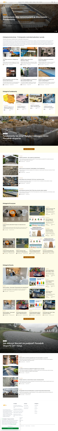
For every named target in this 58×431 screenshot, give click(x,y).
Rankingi (5, 14)
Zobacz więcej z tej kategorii (28, 257)
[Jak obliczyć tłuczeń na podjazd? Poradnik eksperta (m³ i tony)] (29, 338)
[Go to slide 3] (56, 31)
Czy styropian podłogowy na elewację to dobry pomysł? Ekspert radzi (18, 406)
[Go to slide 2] (55, 31)
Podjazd (21, 367)
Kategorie (36, 403)
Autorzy (25, 403)
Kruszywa (5, 223)
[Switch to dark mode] (54, 2)
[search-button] (52, 2)
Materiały (21, 378)
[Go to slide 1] (54, 31)
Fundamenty (6, 105)
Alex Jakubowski (5, 347)
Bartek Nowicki (5, 25)
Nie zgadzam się (10, 426)
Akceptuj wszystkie (10, 428)
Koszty (47, 268)
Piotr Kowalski (5, 140)
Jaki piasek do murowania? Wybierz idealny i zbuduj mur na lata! (17, 415)
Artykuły (15, 403)
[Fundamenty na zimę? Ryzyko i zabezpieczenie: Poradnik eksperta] (29, 131)
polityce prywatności (13, 424)
